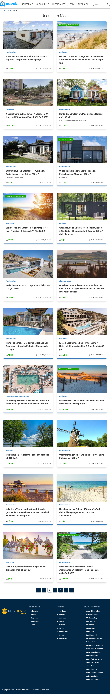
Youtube (62, 625)
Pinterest (62, 614)
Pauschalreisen (92, 614)
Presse (33, 614)
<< (38, 590)
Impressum (35, 618)
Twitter (61, 628)
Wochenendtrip (91, 618)
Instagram (62, 618)
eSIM (72, 4)
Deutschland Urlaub (93, 611)
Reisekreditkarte (92, 655)
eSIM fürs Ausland (92, 679)
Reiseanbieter (91, 642)
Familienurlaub (11, 52)
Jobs (33, 625)
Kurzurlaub (90, 631)
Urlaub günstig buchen (94, 638)
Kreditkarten (59, 4)
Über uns (34, 611)
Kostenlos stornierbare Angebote (17, 396)
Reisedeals (27, 4)
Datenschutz (35, 621)
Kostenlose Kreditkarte (94, 649)
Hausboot (9, 450)
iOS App (62, 635)
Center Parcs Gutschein (94, 673)
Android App (63, 631)
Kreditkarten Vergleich (94, 645)
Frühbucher (63, 52)
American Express (92, 662)
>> (72, 590)
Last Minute (10, 110)
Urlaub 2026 (90, 628)
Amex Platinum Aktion (94, 659)
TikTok (61, 621)
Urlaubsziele (90, 625)
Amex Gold (90, 666)
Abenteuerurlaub (65, 281)
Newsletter (63, 638)
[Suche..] (107, 4)
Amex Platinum (91, 669)
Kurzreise (62, 223)
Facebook (62, 611)
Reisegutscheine (92, 676)
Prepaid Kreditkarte (93, 652)
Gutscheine (42, 4)
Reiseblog (83, 4)
